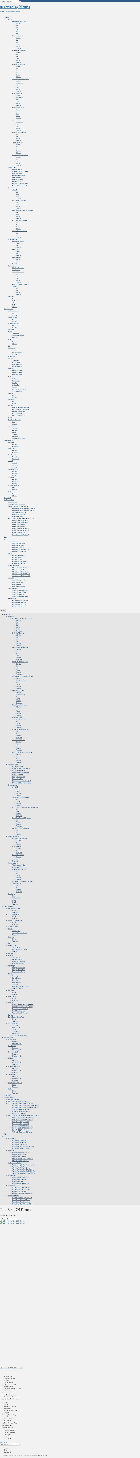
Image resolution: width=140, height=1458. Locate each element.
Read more (3, 1442)
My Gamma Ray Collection (15, 7)
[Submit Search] (20, 1)
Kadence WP (42, 1455)
